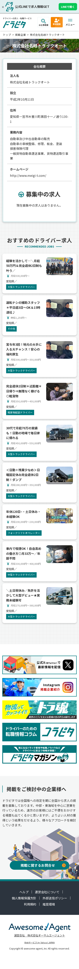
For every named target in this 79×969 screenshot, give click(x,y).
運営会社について (47, 892)
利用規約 (30, 904)
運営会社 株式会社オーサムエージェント (39, 935)
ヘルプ (24, 892)
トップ (7, 35)
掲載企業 (20, 35)
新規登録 (57, 24)
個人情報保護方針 (24, 898)
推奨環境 (49, 904)
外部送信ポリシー (55, 898)
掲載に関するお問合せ (38, 865)
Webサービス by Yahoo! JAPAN (39, 942)
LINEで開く (68, 7)
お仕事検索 (43, 25)
